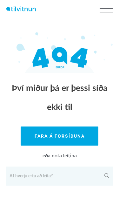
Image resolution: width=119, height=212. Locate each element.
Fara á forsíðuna (60, 136)
